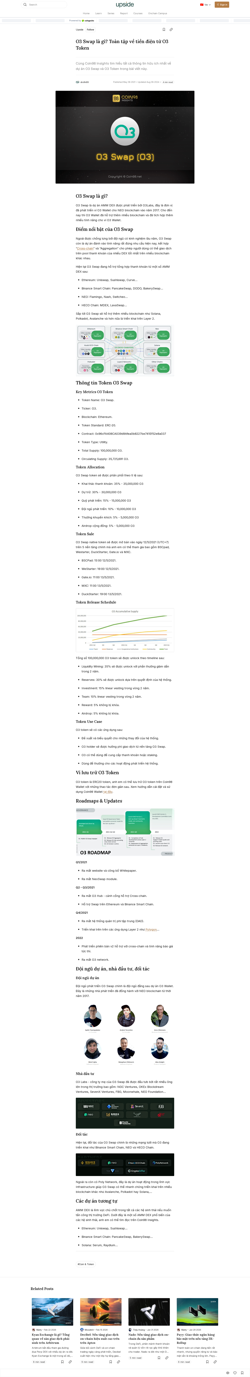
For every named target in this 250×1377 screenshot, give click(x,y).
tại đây (107, 791)
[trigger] (44, 4)
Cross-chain (85, 248)
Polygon (151, 929)
